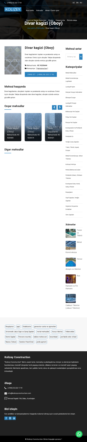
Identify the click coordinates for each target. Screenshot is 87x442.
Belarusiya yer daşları (73, 111)
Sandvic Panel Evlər (26, 342)
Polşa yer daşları (71, 117)
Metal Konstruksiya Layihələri (72, 79)
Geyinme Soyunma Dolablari (72, 207)
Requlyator (69, 192)
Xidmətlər (39, 10)
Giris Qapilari (70, 215)
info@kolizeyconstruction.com (19, 393)
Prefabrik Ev (69, 136)
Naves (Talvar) (11, 342)
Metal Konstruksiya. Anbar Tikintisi (74, 157)
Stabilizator (27, 327)
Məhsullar (40, 28)
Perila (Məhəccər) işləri (73, 170)
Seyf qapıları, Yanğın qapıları (72, 199)
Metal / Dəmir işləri (52, 10)
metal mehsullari (43, 332)
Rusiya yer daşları (71, 122)
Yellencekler (69, 332)
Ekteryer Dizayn (71, 97)
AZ (74, 3)
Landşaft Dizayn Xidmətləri (71, 104)
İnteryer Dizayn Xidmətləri (74, 92)
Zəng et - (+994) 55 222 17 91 (41, 74)
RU (81, 3)
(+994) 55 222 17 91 (14, 3)
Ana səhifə (30, 10)
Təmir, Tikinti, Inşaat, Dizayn (72, 148)
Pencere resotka (24, 337)
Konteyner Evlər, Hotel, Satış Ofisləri (73, 185)
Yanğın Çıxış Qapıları (72, 142)
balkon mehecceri (40, 337)
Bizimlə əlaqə (72, 20)
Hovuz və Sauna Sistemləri (36, 20)
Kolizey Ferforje (71, 164)
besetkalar (54, 337)
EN (77, 3)
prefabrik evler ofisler (69, 337)
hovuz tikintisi (57, 332)
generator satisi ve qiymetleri (45, 327)
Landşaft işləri (70, 87)
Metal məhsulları (71, 73)
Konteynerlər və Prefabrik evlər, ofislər (74, 129)
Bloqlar (50, 20)
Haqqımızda (60, 20)
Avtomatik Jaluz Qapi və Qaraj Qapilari (20, 332)
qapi (18, 327)
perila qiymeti (41, 342)
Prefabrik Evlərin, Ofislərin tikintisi (74, 176)
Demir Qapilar (11, 337)
